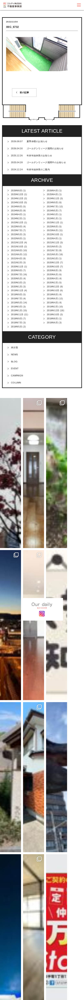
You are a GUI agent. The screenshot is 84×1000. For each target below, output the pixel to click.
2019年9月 (16, 294)
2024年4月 (16, 214)
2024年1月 (52, 218)
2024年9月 (52, 202)
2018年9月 (16, 318)
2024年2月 (16, 218)
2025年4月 (52, 194)
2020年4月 (52, 278)
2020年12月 (53, 262)
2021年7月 (52, 250)
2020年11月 (17, 266)
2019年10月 (53, 290)
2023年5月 (16, 234)
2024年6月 (16, 210)
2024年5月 (52, 210)
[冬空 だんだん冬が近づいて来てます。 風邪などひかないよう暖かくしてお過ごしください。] (10, 473)
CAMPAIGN (17, 375)
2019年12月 (53, 286)
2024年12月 (17, 198)
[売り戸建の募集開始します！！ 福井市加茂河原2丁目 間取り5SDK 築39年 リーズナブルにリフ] (33, 777)
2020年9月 (16, 270)
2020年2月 (52, 282)
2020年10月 (53, 266)
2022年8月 (16, 238)
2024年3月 (52, 214)
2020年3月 (16, 282)
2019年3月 (16, 306)
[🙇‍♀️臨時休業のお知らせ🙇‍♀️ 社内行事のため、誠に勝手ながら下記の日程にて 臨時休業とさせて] (56, 625)
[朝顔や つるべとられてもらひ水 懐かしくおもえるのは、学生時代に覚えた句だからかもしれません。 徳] (10, 777)
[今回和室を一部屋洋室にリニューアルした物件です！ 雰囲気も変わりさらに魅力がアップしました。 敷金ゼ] (33, 473)
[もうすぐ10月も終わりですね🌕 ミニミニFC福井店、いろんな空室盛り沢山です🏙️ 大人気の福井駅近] (33, 625)
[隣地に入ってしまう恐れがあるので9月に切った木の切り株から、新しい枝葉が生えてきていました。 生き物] (56, 473)
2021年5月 (52, 254)
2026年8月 (16, 190)
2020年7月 (16, 274)
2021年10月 (17, 246)
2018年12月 (53, 310)
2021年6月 (16, 254)
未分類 (14, 347)
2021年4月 (16, 258)
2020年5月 (16, 278)
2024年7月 (52, 206)
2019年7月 (16, 298)
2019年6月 (52, 298)
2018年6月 (52, 322)
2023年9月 (16, 226)
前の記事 (24, 92)
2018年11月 (17, 314)
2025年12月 (17, 194)
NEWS (14, 354)
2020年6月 (52, 274)
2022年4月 (52, 238)
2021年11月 (53, 242)
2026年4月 (52, 190)
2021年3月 (52, 258)
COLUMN (16, 382)
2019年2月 (52, 306)
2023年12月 (17, 222)
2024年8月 (16, 206)
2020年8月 (52, 270)
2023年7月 (16, 230)
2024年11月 (53, 198)
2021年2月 (16, 262)
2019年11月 (17, 290)
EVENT (15, 368)
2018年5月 (16, 326)
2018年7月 (16, 322)
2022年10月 (53, 234)
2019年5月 (16, 302)
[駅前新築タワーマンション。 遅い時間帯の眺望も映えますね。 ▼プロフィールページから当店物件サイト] (10, 625)
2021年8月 (16, 250)
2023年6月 (52, 230)
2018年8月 (52, 318)
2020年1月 (16, 286)
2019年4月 (52, 302)
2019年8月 (52, 294)
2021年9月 (52, 246)
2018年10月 (53, 314)
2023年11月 (53, 222)
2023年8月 (52, 226)
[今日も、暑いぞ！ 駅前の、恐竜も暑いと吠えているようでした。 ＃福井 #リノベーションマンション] (56, 777)
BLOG (14, 361)
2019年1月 (16, 310)
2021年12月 (17, 242)
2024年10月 (17, 202)
